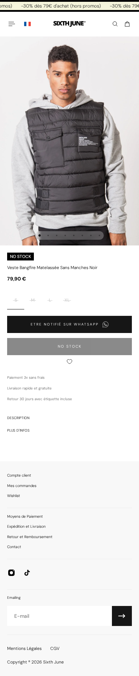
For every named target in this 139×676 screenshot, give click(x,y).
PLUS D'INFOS (18, 430)
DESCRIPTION (18, 418)
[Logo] (69, 24)
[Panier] (127, 24)
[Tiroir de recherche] (115, 24)
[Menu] (13, 24)
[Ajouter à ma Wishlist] (69, 361)
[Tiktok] (27, 573)
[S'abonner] (122, 616)
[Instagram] (11, 573)
